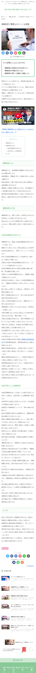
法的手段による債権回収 (14, 151)
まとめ (8, 153)
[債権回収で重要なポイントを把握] (11, 53)
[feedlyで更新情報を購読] (18, 562)
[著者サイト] (14, 562)
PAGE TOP (19, 660)
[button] (32, 355)
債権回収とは (10, 143)
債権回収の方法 (10, 145)
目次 (10, 139)
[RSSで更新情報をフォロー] (22, 562)
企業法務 (6, 548)
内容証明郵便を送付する (14, 148)
